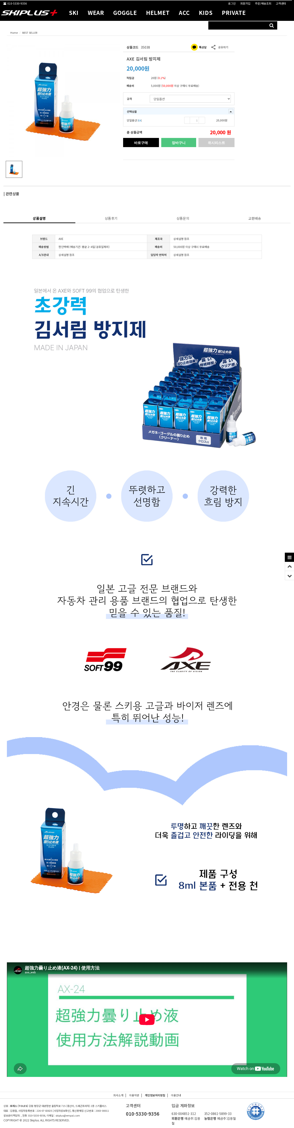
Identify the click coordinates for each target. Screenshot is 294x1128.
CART (286, 25)
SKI (74, 12)
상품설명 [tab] (39, 218)
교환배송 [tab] (254, 218)
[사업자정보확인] (62, 1110)
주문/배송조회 (263, 3)
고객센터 (281, 3)
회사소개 (118, 1095)
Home (14, 32)
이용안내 (176, 1095)
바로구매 (141, 142)
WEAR (96, 12)
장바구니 (179, 142)
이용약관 (134, 1095)
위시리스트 (216, 142)
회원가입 (245, 3)
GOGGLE (125, 12)
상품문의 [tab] (182, 218)
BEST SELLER (29, 32)
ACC (184, 12)
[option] (63, 100)
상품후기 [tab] (111, 218)
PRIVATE (234, 12)
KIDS (206, 12)
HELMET (158, 12)
